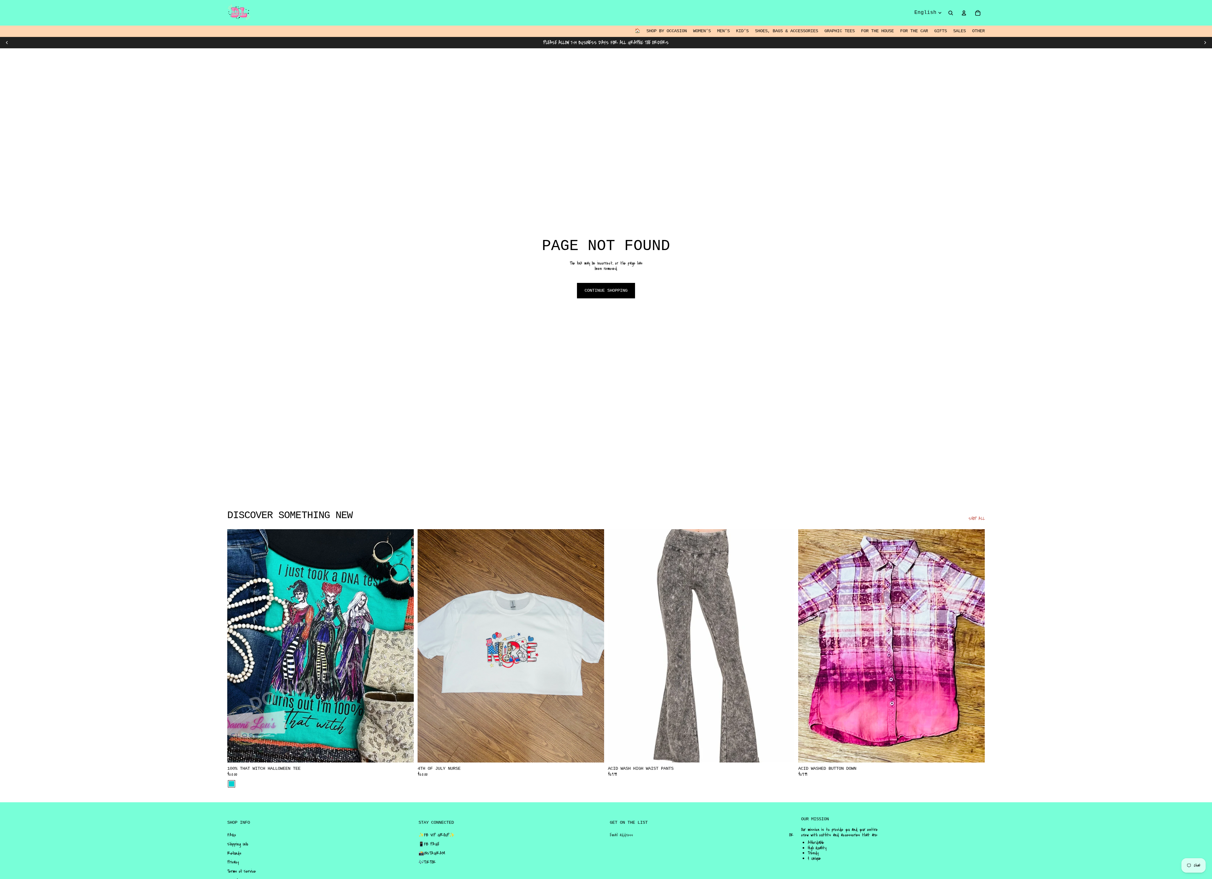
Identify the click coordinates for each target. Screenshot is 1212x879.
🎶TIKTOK (427, 862)
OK (791, 835)
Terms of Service (241, 871)
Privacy (233, 862)
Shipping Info (237, 844)
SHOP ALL (977, 519)
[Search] (951, 13)
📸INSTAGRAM (432, 853)
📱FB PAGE (429, 844)
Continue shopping (606, 290)
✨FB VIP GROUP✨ (436, 835)
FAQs (231, 835)
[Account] (964, 13)
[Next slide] (1205, 43)
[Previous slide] (7, 43)
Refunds (234, 853)
